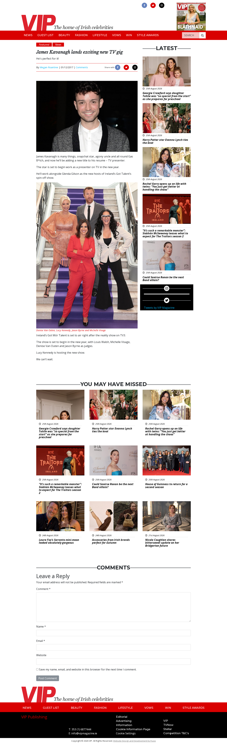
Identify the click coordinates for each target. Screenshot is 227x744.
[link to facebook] (144, 5)
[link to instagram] (161, 5)
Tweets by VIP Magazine (159, 308)
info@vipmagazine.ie (84, 733)
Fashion (81, 35)
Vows (116, 35)
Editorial (121, 716)
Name (41, 626)
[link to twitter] (153, 5)
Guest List (45, 35)
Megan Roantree (49, 67)
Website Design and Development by (134, 740)
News (28, 35)
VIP (165, 720)
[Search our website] (202, 35)
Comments (82, 67)
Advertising (123, 721)
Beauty (64, 35)
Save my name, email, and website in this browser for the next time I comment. (87, 669)
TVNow (168, 725)
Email (40, 641)
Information (124, 725)
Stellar (167, 729)
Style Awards (148, 35)
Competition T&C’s (176, 733)
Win (129, 35)
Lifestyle (100, 35)
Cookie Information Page (133, 729)
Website (41, 655)
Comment (43, 589)
